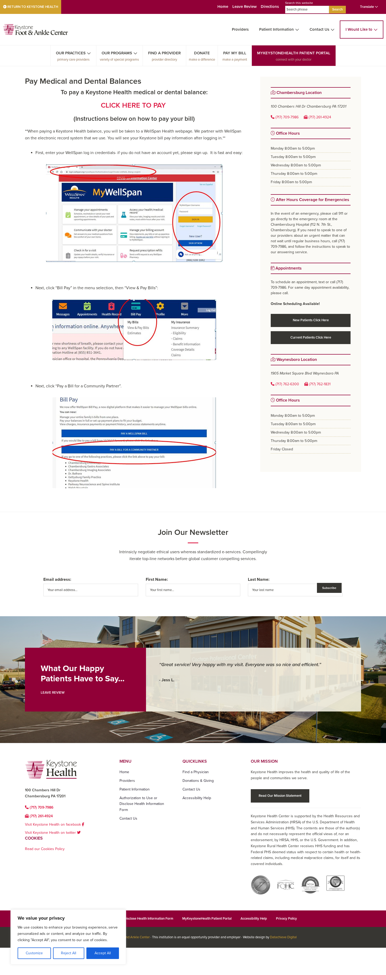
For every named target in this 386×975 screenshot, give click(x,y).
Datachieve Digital (283, 937)
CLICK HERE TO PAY (134, 105)
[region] (68, 937)
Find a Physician (195, 772)
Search (337, 9)
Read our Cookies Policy (45, 849)
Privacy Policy (286, 918)
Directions (270, 6)
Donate (202, 53)
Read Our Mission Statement (280, 796)
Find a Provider (164, 53)
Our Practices (71, 53)
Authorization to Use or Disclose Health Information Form (141, 804)
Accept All (103, 953)
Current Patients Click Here (310, 337)
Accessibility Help (196, 798)
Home (222, 6)
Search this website (299, 3)
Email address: (57, 579)
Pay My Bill (234, 53)
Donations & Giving (198, 780)
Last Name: (258, 579)
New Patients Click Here (311, 320)
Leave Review (244, 6)
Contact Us (319, 29)
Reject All (68, 953)
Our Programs (117, 53)
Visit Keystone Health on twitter (51, 832)
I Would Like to (359, 29)
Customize (34, 953)
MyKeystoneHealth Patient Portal (293, 53)
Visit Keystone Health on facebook (53, 824)
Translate (367, 7)
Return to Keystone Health (32, 7)
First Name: (157, 579)
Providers (240, 29)
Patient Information (276, 29)
